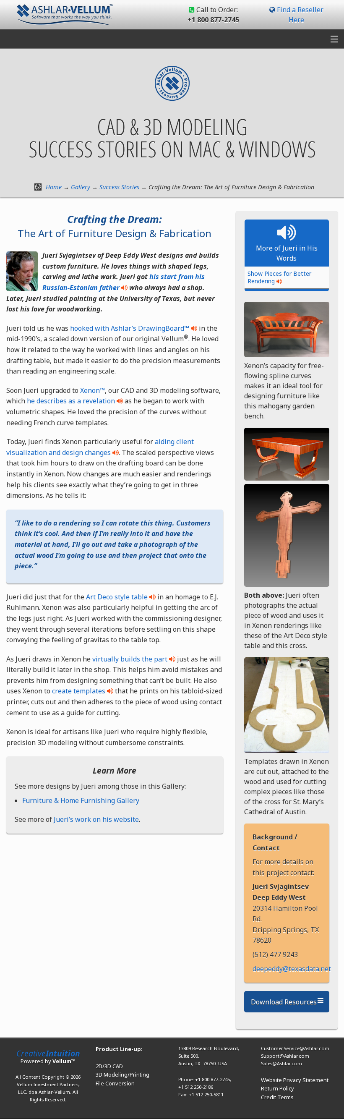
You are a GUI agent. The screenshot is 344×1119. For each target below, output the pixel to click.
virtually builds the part (129, 659)
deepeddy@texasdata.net (292, 968)
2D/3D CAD (109, 1066)
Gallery (80, 187)
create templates (78, 690)
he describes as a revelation (71, 400)
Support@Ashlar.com (285, 1056)
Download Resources (284, 1002)
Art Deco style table (117, 596)
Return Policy (277, 1088)
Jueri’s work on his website (96, 819)
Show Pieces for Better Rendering (279, 277)
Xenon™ (92, 390)
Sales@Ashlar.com (281, 1063)
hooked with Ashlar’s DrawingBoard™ (129, 328)
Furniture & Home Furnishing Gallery (80, 800)
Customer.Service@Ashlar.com (295, 1048)
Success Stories (119, 187)
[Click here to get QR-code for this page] (38, 187)
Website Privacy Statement (294, 1080)
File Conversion (115, 1083)
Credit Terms (277, 1097)
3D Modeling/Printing (122, 1074)
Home (54, 187)
